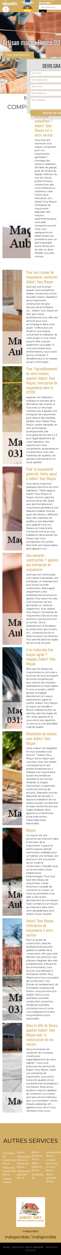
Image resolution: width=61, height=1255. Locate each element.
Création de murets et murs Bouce (52, 1165)
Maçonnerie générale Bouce (23, 1174)
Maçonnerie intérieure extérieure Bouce (23, 1161)
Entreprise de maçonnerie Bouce (8, 1158)
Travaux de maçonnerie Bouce (8, 1171)
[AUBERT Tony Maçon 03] (30, 1211)
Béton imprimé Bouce (36, 1167)
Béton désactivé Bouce (37, 1156)
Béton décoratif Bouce (51, 1178)
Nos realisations (18, 55)
